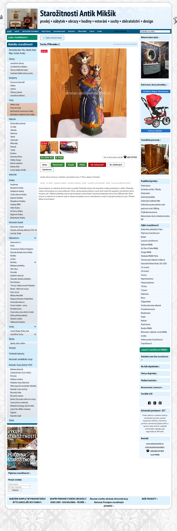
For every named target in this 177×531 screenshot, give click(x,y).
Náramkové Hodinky (17, 201)
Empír (143, 316)
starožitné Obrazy (17, 63)
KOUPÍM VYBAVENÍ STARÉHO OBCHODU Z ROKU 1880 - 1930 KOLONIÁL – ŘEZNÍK (68, 500)
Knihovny (13, 133)
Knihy (12, 245)
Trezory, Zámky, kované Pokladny (22, 285)
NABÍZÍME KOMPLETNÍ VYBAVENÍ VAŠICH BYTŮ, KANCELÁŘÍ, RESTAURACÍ (27, 500)
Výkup (91, 31)
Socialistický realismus (18, 66)
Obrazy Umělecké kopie (19, 70)
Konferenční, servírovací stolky (21, 111)
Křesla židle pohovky (18, 123)
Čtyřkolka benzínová (149, 212)
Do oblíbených (116, 165)
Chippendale (146, 301)
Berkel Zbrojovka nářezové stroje (23, 399)
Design (42, 183)
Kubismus (145, 293)
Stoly (11, 100)
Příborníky (14, 143)
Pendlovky (14, 184)
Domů (9, 31)
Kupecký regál (15, 415)
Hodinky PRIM (15, 204)
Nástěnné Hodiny (16, 188)
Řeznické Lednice (16, 396)
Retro (143, 297)
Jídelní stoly (14, 104)
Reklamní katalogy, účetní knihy (22, 405)
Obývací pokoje (16, 92)
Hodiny (12, 180)
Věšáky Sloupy (15, 160)
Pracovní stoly (15, 107)
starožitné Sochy (16, 334)
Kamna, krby (14, 166)
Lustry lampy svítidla (18, 170)
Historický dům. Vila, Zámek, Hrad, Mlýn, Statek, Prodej (22, 51)
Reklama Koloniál (16, 369)
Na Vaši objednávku (149, 366)
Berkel (143, 236)
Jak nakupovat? (97, 165)
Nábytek (12, 119)
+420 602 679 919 (156, 451)
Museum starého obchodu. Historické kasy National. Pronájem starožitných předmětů (109, 501)
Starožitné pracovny (150, 139)
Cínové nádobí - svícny (18, 305)
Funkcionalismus (147, 282)
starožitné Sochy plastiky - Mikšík (99, 183)
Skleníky (13, 130)
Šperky (11, 338)
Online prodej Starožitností (152, 339)
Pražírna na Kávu (16, 379)
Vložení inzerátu (148, 380)
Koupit (71, 165)
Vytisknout (46, 170)
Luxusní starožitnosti (149, 240)
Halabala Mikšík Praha (149, 255)
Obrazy (12, 58)
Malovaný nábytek (60, 183)
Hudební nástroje (17, 275)
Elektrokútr (145, 193)
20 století (145, 271)
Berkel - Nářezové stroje (19, 288)
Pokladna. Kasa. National (19, 382)
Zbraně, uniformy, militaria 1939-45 (23, 230)
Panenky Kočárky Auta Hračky (21, 252)
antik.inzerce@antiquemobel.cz (155, 447)
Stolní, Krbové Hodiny (18, 194)
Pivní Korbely (15, 282)
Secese (144, 275)
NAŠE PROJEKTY (149, 498)
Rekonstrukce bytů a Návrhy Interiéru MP (155, 218)
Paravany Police (16, 156)
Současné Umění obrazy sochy (21, 73)
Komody (13, 146)
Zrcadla (13, 126)
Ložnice (13, 89)
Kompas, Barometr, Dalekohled (21, 298)
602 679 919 (132, 157)
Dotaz (44, 165)
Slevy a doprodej (148, 373)
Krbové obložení (16, 163)
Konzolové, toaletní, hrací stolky (22, 114)
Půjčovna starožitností (18, 473)
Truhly (12, 150)
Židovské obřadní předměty (20, 279)
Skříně (12, 136)
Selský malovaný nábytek (151, 305)
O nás (99, 31)
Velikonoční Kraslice (17, 322)
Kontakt (71, 31)
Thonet (144, 290)
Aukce (17, 31)
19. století (49, 183)
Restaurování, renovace (151, 387)
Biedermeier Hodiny (17, 217)
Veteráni (12, 347)
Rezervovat (57, 165)
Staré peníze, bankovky (19, 402)
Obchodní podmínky (30, 31)
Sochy (11, 326)
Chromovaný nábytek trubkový (153, 259)
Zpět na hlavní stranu (54, 38)
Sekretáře (14, 140)
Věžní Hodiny (15, 207)
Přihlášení (82, 31)
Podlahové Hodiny (17, 191)
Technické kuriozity (16, 353)
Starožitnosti (146, 343)
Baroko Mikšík (146, 328)
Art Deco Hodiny (16, 211)
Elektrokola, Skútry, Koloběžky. (153, 84)
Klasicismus (145, 324)
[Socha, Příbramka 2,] (88, 93)
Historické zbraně (16, 222)
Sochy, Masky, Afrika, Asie (19, 331)
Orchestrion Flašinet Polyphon (21, 249)
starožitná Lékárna (17, 95)
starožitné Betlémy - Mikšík (77, 183)
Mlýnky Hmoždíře (16, 295)
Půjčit (82, 165)
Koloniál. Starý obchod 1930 (20, 364)
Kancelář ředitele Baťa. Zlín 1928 (154, 263)
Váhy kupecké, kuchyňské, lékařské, (23, 386)
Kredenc (13, 153)
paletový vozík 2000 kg (150, 208)
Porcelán (13, 272)
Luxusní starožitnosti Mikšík (120, 183)
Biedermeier (145, 313)
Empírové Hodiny (16, 214)
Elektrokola (145, 185)
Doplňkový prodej (149, 181)
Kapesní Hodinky (16, 197)
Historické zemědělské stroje (20, 359)
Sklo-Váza (14, 269)
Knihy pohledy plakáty (18, 315)
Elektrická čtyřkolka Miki (150, 200)
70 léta (144, 286)
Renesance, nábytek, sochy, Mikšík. (154, 331)
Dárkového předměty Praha (151, 229)
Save (45, 51)
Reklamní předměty (17, 265)
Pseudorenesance (148, 309)
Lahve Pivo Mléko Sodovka (20, 409)
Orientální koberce (17, 302)
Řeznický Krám (15, 392)
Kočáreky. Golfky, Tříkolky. (151, 189)
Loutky (12, 259)
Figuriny (13, 412)
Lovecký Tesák (15, 233)
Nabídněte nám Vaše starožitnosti (154, 356)
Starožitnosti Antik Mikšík (78, 13)
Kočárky (13, 255)
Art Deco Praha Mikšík (149, 248)
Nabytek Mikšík (147, 244)
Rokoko (144, 320)
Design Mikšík (146, 252)
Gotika (143, 335)
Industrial (13, 174)
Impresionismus (147, 278)
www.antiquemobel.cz (155, 443)
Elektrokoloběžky (148, 197)
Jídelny (12, 85)
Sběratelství (14, 238)
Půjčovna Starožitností (150, 233)
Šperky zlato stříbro (17, 343)
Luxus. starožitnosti (17, 37)
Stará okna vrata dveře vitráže (22, 312)
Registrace (46, 31)
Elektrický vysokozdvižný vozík (153, 204)
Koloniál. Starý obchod (18, 389)
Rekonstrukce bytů (149, 37)
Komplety (13, 77)
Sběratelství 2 (15, 242)
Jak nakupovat (59, 31)
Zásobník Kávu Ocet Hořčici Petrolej (20, 374)
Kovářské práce (16, 308)
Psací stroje (14, 292)
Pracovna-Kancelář (17, 82)
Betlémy (13, 262)
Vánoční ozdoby (16, 318)
